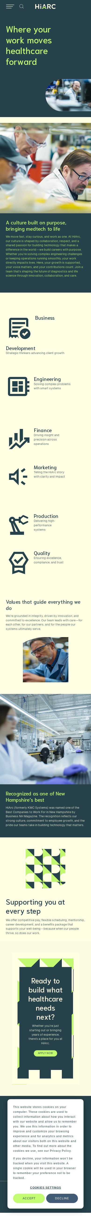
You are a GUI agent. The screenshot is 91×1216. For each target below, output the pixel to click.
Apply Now (45, 1053)
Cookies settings (45, 1187)
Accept (29, 1198)
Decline (62, 1198)
